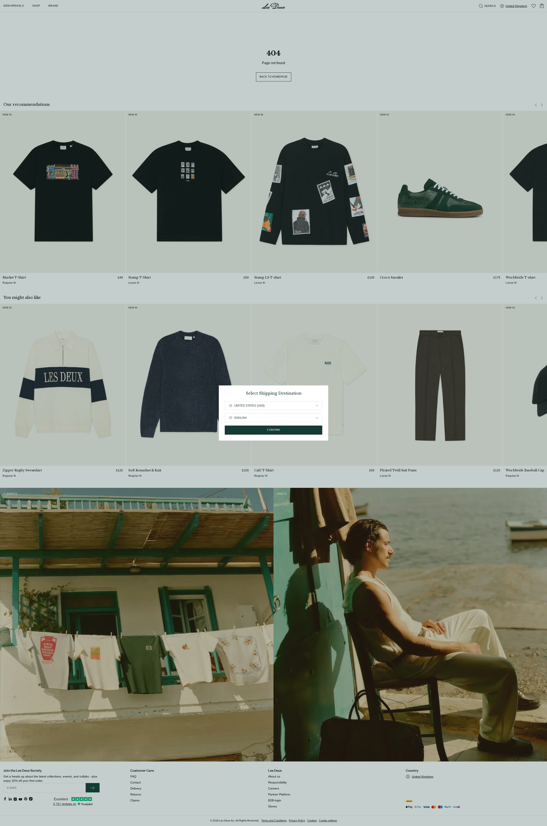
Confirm (273, 429)
